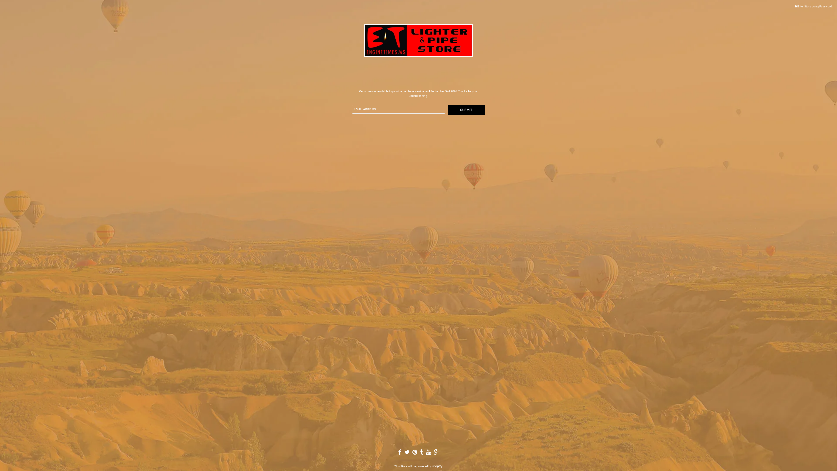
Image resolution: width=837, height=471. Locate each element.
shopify (437, 466)
